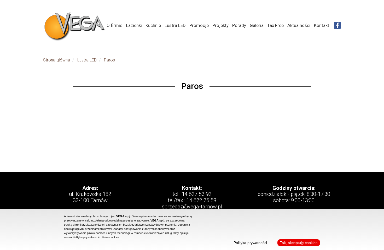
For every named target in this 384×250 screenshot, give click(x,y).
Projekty (220, 25)
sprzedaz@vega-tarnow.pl (192, 206)
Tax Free (275, 25)
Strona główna (56, 60)
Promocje (199, 25)
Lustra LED (175, 25)
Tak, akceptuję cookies (298, 243)
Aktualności (298, 25)
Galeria (257, 25)
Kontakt (321, 25)
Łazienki (134, 25)
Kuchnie (153, 25)
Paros (109, 60)
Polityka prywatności (250, 243)
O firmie (114, 25)
